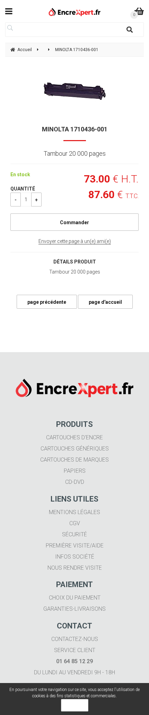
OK (75, 705)
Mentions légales (74, 512)
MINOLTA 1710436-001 (74, 129)
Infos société (74, 556)
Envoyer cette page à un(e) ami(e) (74, 241)
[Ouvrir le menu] (8, 11)
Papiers (75, 471)
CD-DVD (74, 482)
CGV (74, 523)
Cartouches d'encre (74, 437)
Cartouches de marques (74, 459)
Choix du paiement (74, 597)
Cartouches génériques (75, 448)
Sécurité (74, 534)
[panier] (139, 11)
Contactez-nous (74, 639)
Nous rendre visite (74, 567)
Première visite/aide (75, 545)
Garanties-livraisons (74, 609)
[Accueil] (75, 12)
